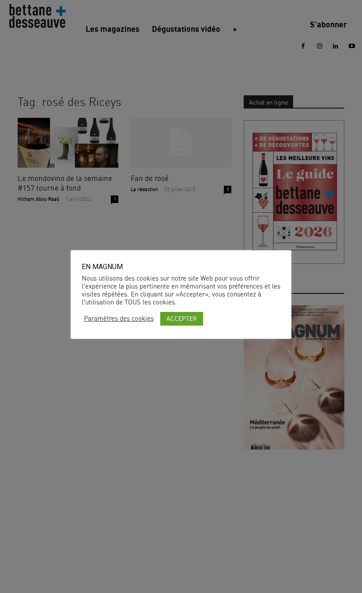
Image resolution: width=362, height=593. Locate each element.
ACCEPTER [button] (181, 318)
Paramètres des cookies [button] (119, 319)
